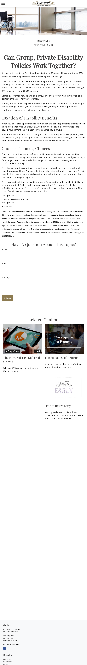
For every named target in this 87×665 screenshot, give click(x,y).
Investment (7, 662)
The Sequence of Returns (61, 358)
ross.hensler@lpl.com (11, 644)
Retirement (7, 659)
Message (6, 277)
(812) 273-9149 (14, 629)
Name (4, 249)
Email (4, 263)
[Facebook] (4, 648)
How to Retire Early (58, 406)
